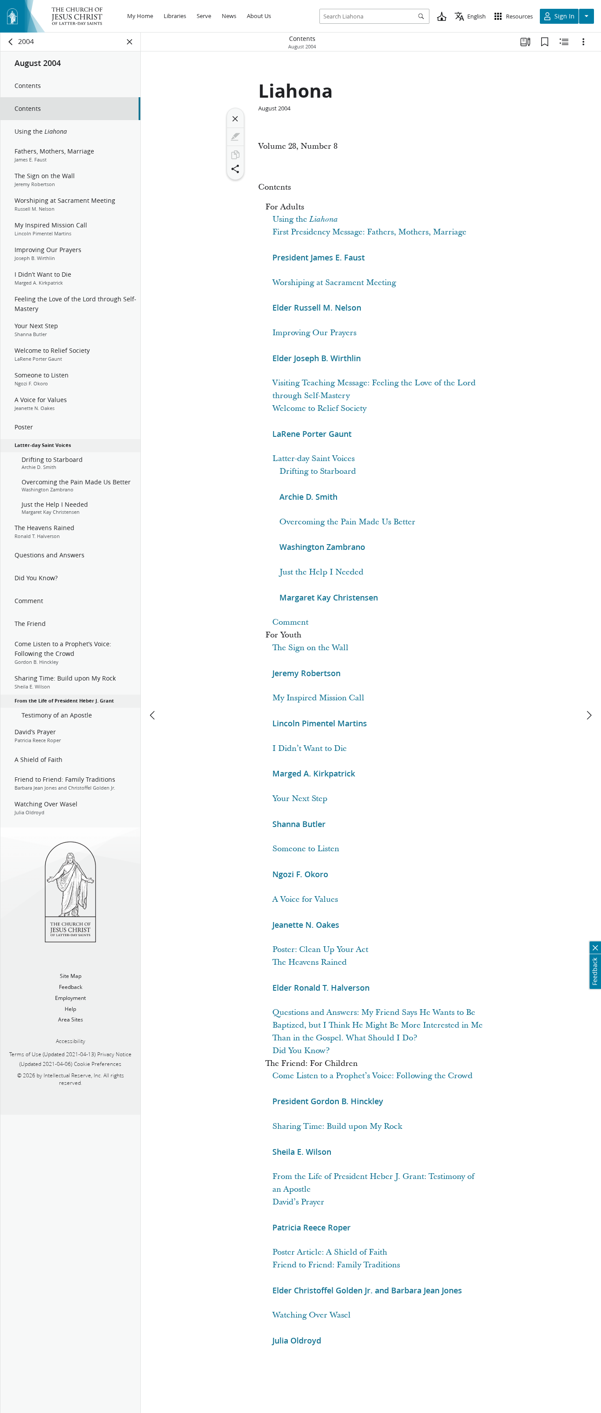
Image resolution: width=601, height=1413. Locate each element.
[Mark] (235, 137)
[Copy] (235, 155)
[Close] (235, 119)
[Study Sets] (525, 41)
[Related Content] (564, 41)
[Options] (583, 41)
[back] (11, 42)
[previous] (153, 715)
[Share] (235, 169)
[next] (588, 715)
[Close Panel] (130, 42)
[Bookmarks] (544, 41)
